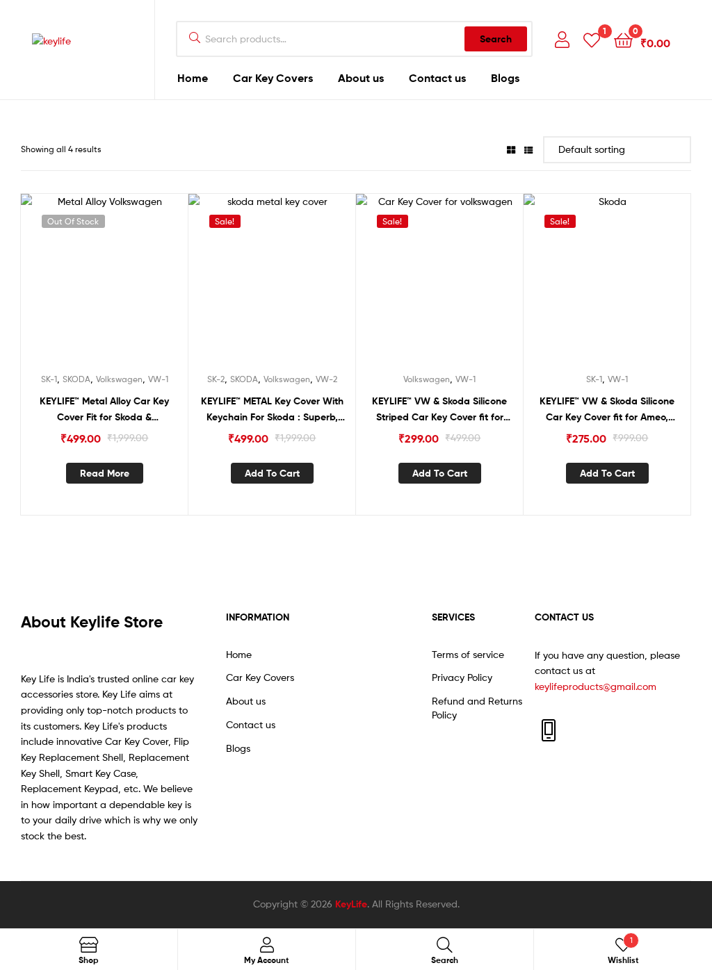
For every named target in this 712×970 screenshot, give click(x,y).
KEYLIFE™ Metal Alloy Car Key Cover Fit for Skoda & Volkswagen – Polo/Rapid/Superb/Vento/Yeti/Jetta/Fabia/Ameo (104, 410)
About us (361, 78)
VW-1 (158, 379)
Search (496, 39)
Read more (104, 473)
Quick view (121, 285)
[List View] (528, 149)
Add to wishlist (87, 285)
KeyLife (351, 904)
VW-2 (326, 379)
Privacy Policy (462, 677)
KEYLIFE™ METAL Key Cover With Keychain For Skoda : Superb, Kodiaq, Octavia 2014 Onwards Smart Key (272, 410)
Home (192, 78)
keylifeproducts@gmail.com (595, 686)
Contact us (437, 78)
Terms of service (468, 654)
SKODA (76, 379)
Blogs (505, 78)
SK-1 (49, 379)
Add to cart (272, 473)
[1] (591, 39)
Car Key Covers (273, 78)
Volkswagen (119, 379)
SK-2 (216, 379)
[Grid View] (511, 149)
